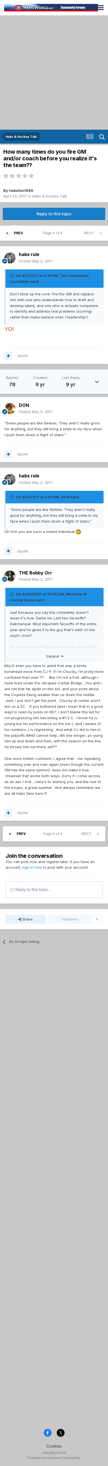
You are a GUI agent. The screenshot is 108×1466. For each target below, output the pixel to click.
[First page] (7, 233)
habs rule (29, 254)
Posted (36, 261)
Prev (18, 233)
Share (27, 919)
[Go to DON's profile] (10, 408)
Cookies (54, 1446)
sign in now (32, 867)
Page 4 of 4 (53, 233)
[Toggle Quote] (12, 275)
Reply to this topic (54, 213)
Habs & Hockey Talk (49, 196)
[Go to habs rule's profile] (10, 258)
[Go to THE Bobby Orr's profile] (10, 576)
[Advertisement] (54, 72)
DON (24, 405)
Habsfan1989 (21, 190)
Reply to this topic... (32, 889)
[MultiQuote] (8, 356)
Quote (22, 355)
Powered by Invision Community (54, 1458)
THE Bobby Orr (35, 573)
